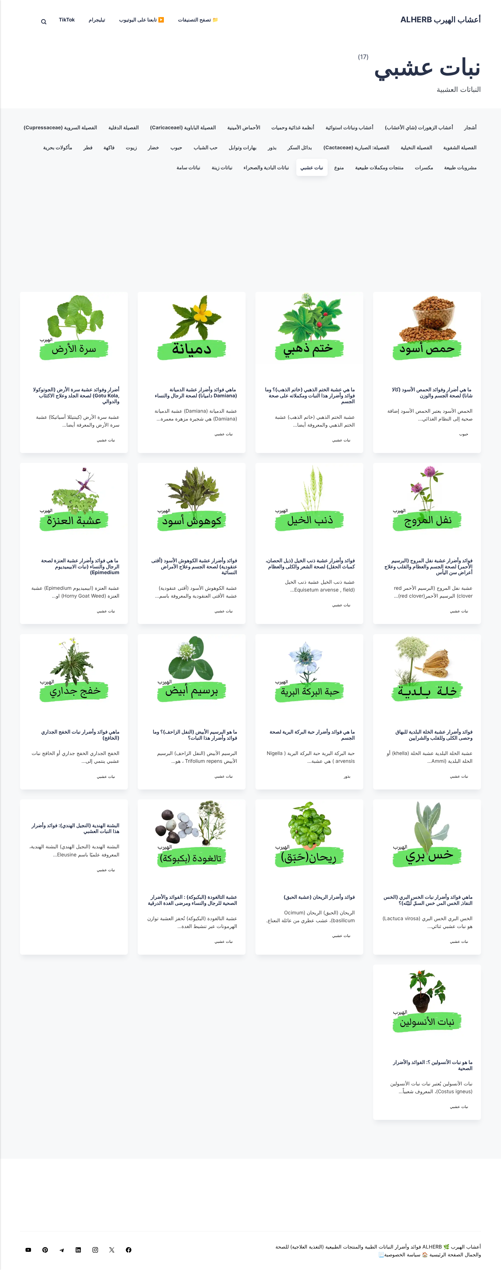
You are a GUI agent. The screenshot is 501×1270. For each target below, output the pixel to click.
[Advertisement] (250, 234)
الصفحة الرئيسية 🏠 (441, 1254)
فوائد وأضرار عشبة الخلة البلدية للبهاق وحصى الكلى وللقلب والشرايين (434, 734)
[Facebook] (128, 1250)
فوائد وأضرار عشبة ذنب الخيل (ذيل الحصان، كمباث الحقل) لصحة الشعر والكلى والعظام (310, 564)
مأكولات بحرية (57, 147)
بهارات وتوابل (243, 147)
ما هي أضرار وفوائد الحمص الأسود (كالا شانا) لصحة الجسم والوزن (432, 392)
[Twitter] (112, 1250)
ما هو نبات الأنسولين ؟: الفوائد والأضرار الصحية (433, 1065)
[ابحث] (44, 19)
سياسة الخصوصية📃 (399, 1254)
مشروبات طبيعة (460, 167)
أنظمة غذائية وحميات (293, 127)
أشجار (470, 127)
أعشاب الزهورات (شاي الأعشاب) (419, 127)
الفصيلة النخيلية (416, 147)
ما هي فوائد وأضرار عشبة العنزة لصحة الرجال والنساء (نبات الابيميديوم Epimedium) (80, 567)
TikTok (67, 20)
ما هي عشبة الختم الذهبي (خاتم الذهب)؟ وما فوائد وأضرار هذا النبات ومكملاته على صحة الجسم (310, 395)
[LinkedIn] (78, 1250)
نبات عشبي (311, 167)
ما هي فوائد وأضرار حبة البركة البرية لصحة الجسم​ (312, 734)
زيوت (131, 147)
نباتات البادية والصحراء (266, 167)
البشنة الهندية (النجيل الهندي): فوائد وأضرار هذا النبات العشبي (75, 828)
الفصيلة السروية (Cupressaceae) (60, 127)
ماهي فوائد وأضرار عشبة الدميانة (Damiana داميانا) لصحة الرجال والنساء (195, 392)
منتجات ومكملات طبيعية (379, 167)
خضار (153, 147)
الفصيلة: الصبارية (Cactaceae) (356, 147)
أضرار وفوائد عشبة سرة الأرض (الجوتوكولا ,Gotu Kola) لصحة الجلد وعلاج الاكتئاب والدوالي (76, 395)
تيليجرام (97, 20)
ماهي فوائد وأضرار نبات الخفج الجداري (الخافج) (80, 734)
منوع (339, 167)
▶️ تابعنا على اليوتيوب (141, 20)
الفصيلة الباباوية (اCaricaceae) (183, 127)
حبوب (176, 147)
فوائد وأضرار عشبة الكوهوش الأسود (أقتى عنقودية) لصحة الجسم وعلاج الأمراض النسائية (194, 567)
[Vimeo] (61, 1250)
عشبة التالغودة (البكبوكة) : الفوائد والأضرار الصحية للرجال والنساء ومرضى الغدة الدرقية (192, 900)
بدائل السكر (300, 147)
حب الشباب (206, 147)
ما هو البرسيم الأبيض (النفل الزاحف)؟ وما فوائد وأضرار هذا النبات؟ (195, 734)
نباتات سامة (188, 167)
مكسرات (424, 167)
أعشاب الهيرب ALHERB (440, 19)
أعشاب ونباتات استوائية (349, 127)
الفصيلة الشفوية (460, 147)
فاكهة (109, 147)
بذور (272, 147)
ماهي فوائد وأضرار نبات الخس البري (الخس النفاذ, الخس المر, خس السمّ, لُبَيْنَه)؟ (428, 900)
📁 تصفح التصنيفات (198, 20)
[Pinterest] (45, 1250)
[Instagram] (95, 1250)
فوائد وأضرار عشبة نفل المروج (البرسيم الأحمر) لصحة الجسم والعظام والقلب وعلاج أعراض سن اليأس (428, 567)
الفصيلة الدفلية (123, 127)
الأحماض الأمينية (243, 127)
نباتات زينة (222, 167)
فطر (88, 147)
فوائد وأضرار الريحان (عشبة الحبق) (319, 897)
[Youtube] (28, 1250)
